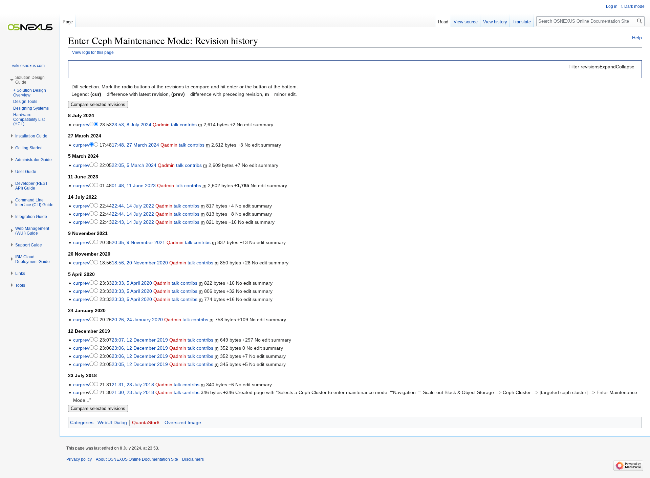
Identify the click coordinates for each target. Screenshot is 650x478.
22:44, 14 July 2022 (133, 206)
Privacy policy (79, 459)
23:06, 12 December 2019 (140, 348)
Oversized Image (183, 422)
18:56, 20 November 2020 (140, 262)
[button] (601, 67)
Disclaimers (193, 459)
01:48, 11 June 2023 (134, 185)
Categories (81, 422)
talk (174, 124)
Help (637, 37)
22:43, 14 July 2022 (133, 222)
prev (84, 124)
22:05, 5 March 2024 (134, 165)
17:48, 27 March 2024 (135, 145)
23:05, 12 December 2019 (140, 364)
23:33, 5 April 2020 (132, 283)
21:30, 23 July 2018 (133, 392)
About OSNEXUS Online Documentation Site (137, 459)
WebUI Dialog (112, 422)
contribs (188, 124)
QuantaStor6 (145, 422)
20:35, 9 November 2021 (138, 242)
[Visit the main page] (30, 27)
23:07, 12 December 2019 (140, 340)
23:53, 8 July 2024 (131, 124)
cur (76, 145)
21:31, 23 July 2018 (133, 384)
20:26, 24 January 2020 (137, 319)
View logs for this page (93, 52)
